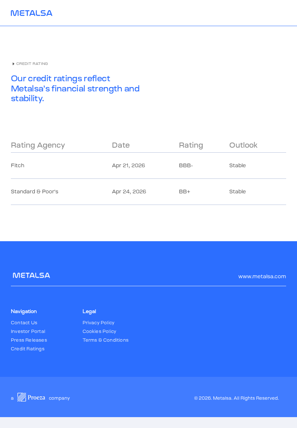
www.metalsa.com (262, 276)
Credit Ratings (28, 349)
